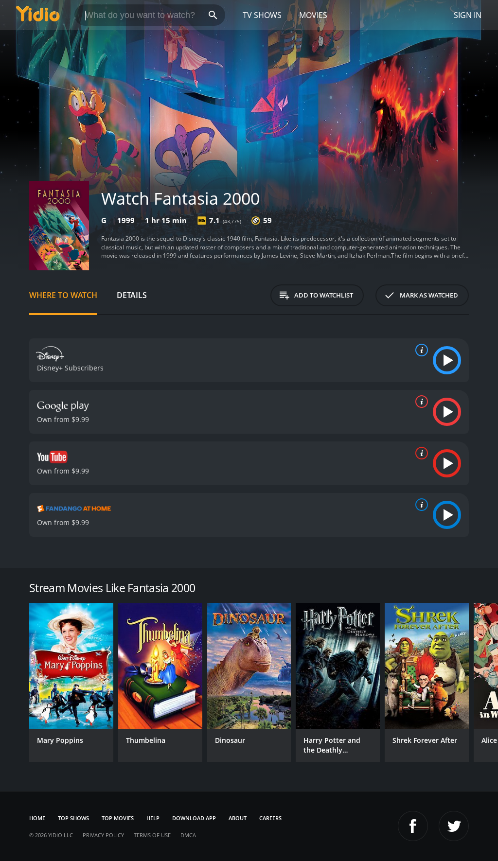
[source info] (419, 350)
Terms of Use (152, 835)
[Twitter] (454, 826)
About (238, 818)
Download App (194, 818)
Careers (270, 818)
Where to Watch (63, 295)
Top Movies (118, 818)
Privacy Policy (103, 835)
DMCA (188, 835)
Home (37, 818)
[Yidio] (38, 15)
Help (153, 818)
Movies (313, 15)
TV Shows (262, 15)
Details (132, 295)
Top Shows (73, 818)
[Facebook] (413, 826)
